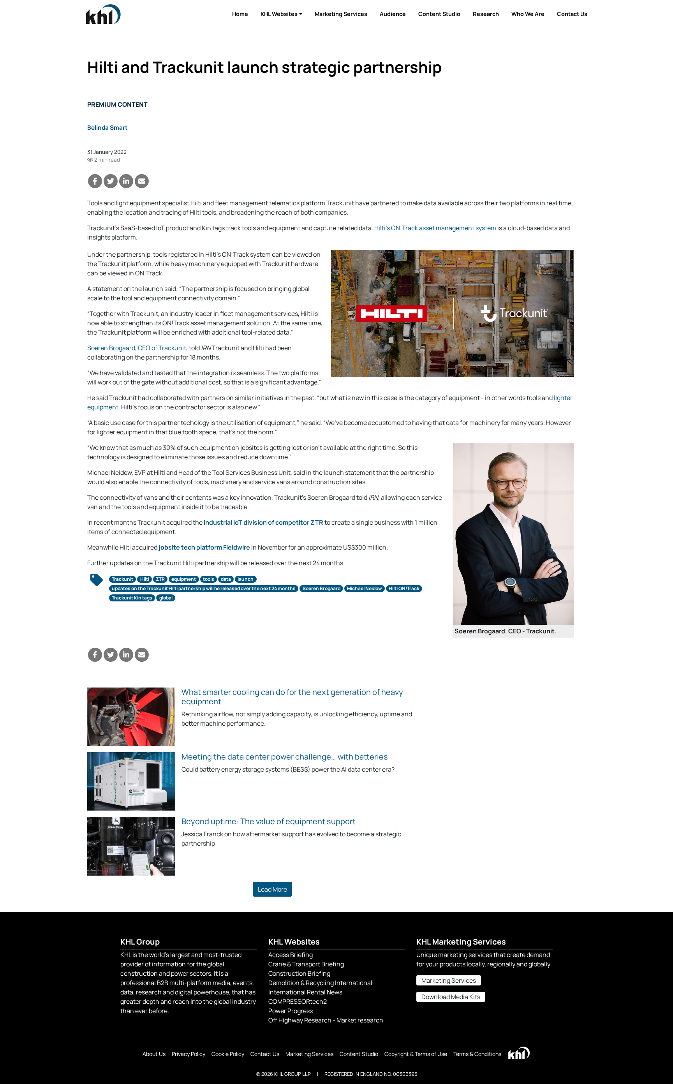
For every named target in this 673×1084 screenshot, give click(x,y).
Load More (272, 889)
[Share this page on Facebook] (95, 181)
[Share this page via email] (142, 181)
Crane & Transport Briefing (306, 964)
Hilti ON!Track (404, 588)
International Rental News (305, 992)
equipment (183, 579)
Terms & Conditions (477, 1054)
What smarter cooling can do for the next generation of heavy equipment (292, 697)
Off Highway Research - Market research (325, 1020)
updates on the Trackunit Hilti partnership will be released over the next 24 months (204, 588)
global (166, 597)
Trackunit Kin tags (132, 597)
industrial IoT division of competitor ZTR (263, 522)
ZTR (160, 579)
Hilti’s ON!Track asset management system (435, 228)
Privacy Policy (188, 1054)
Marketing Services (341, 14)
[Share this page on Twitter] (111, 181)
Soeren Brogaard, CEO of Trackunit (136, 348)
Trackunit (122, 579)
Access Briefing (290, 954)
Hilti (144, 579)
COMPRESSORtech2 (297, 1001)
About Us (154, 1054)
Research (486, 14)
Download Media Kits (450, 996)
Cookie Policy (227, 1054)
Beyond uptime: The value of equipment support (268, 821)
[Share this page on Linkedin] (126, 181)
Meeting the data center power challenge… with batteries (284, 756)
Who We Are (527, 14)
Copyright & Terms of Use (415, 1054)
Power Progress (290, 1010)
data (226, 579)
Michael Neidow (364, 588)
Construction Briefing (299, 973)
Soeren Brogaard (321, 588)
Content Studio (439, 14)
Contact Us (572, 14)
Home (240, 14)
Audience (393, 14)
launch (246, 579)
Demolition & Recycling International (320, 982)
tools (208, 579)
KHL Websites (279, 14)
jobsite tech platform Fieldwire (204, 547)
